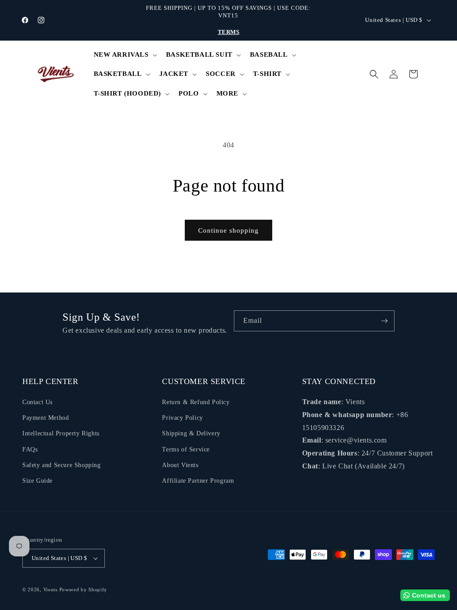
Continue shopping (228, 230)
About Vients (180, 465)
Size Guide (37, 480)
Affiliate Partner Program (198, 480)
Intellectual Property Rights (61, 433)
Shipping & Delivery (191, 433)
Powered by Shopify (83, 589)
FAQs (29, 449)
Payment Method (45, 417)
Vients (50, 589)
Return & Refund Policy (195, 402)
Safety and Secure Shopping (61, 465)
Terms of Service (186, 449)
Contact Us (37, 402)
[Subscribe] (384, 320)
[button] (124, 55)
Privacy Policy (182, 417)
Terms (229, 32)
